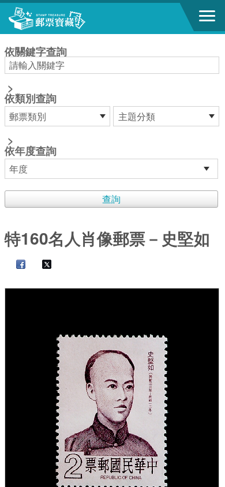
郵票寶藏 (72, 18)
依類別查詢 (31, 98)
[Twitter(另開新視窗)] (41, 265)
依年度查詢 (31, 150)
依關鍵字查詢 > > (36, 102)
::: (8, 39)
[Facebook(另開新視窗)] (15, 265)
